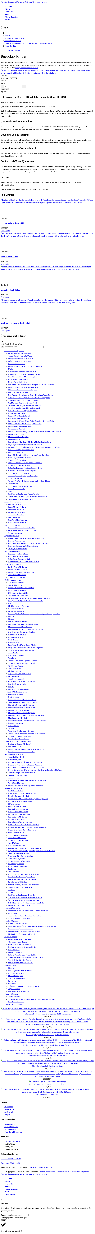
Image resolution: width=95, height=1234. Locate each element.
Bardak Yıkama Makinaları (17, 567)
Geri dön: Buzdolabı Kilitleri (10, 50)
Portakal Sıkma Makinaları (17, 882)
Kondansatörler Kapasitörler (18, 689)
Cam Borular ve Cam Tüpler (18, 595)
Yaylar (10, 491)
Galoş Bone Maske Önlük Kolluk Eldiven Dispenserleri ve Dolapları (32, 926)
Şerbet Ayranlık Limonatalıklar (19, 905)
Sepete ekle (4, 89)
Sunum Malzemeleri (15, 533)
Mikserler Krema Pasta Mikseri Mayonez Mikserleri (26, 715)
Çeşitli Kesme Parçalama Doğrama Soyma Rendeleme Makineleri (31, 851)
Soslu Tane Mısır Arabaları (17, 520)
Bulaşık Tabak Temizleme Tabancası (21, 572)
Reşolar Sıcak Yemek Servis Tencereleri (22, 830)
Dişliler (10, 369)
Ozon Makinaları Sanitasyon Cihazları (21, 632)
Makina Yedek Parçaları (16, 434)
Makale (7, 20)
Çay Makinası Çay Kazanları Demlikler (21, 895)
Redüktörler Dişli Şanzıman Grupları (21, 450)
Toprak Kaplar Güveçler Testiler (19, 960)
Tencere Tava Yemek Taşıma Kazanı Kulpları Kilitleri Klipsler (29, 481)
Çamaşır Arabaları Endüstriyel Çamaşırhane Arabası (26, 749)
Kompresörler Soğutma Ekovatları (20, 426)
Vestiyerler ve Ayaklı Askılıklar (19, 991)
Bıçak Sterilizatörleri (15, 791)
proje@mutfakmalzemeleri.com (26, 68)
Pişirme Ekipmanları (11, 536)
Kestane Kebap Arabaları (17, 504)
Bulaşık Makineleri (11, 1127)
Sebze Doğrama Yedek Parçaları (19, 457)
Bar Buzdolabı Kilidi (9, 256)
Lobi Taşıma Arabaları (16, 973)
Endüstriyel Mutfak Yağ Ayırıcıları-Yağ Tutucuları (25, 762)
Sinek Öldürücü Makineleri (17, 775)
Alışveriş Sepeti (10, 1194)
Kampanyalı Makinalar (16, 611)
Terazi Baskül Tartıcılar (16, 783)
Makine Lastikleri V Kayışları (18, 437)
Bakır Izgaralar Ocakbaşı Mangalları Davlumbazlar (26, 538)
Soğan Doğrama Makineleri (18, 840)
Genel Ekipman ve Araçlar (13, 754)
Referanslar (8, 12)
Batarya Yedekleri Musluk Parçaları (20, 359)
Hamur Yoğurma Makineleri (18, 812)
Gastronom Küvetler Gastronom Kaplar (22, 700)
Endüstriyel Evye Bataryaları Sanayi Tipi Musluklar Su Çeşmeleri (31, 385)
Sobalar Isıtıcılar (14, 778)
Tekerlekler (12, 658)
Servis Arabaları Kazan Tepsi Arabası (21, 650)
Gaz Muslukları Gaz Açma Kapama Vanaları (23, 403)
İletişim (7, 14)
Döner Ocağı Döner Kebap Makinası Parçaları (24, 374)
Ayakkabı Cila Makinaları (17, 757)
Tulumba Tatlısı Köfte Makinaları (19, 736)
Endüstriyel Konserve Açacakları (20, 801)
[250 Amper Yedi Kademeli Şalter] (47, 1092)
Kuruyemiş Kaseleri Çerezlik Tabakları (21, 528)
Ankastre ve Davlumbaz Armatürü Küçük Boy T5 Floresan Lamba (47, 1014)
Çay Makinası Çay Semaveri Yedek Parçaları (23, 494)
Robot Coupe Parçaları (16, 452)
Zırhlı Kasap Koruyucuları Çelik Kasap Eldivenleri (25, 848)
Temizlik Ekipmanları (11, 994)
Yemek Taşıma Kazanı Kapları (18, 739)
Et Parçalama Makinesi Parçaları (19, 392)
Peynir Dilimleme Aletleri (17, 819)
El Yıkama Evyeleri (14, 760)
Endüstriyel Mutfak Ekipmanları (15, 692)
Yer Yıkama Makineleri (16, 1002)
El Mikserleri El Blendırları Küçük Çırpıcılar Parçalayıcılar (28, 799)
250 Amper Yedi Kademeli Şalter (47, 1094)
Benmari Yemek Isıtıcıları (17, 541)
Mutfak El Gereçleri (15, 952)
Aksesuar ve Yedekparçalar (14, 351)
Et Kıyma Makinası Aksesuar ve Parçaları (22, 390)
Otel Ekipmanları (10, 965)
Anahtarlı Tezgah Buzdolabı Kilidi (15, 323)
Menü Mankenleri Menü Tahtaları (20, 627)
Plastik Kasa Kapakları (16, 637)
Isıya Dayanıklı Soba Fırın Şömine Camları (22, 411)
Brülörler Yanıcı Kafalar (16, 364)
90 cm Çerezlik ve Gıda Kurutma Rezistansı (47, 1066)
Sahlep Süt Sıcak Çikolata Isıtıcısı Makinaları (23, 885)
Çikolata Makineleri (15, 671)
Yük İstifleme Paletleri (16, 666)
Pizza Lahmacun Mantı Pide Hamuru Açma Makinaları (27, 827)
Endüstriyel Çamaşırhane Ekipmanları (17, 741)
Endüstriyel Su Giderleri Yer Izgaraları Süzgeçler (25, 765)
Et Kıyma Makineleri (15, 694)
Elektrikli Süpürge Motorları (18, 379)
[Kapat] (1, 1199)
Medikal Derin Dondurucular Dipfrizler (22, 934)
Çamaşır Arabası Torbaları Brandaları (21, 752)
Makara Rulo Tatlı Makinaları (18, 710)
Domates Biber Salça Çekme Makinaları (22, 793)
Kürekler (11, 619)
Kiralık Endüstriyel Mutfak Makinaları (21, 705)
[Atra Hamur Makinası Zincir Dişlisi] (47, 1074)
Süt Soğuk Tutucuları (15, 892)
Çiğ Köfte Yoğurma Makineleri (19, 853)
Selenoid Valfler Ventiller (17, 460)
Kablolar (11, 687)
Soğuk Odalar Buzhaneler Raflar (19, 559)
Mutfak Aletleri (10, 1129)
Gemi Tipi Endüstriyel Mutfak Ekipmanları (23, 702)
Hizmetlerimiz (9, 1109)
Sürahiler (11, 890)
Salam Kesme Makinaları (17, 833)
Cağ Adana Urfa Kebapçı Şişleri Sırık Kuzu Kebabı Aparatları (29, 598)
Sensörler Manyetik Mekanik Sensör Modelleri (25, 463)
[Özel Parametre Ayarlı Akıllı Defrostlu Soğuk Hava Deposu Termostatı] (47, 1042)
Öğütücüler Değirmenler (17, 858)
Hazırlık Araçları (10, 1124)
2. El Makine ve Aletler (16, 582)
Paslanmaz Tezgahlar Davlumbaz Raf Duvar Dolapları (27, 720)
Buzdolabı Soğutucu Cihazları (18, 554)
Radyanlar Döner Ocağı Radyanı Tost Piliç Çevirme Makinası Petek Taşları (34, 447)
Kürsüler (11, 968)
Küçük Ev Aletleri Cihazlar (17, 622)
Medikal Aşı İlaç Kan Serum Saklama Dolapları (24, 931)
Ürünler (7, 9)
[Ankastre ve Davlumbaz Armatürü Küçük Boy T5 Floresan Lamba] (47, 1011)
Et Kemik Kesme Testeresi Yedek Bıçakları (23, 387)
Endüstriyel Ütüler (14, 747)
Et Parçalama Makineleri (17, 806)
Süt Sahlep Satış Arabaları (17, 523)
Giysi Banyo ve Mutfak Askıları (19, 606)
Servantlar (12, 983)
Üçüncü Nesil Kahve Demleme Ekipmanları (23, 900)
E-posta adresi (6, 1215)
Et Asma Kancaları (14, 804)
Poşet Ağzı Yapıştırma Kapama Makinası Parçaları (26, 444)
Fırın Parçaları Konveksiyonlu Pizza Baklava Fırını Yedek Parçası (30, 395)
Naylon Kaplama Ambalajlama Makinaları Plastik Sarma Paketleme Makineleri (35, 770)
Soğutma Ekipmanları (12, 551)
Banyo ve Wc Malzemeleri (17, 590)
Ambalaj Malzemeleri (15, 585)
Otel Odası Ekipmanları (16, 978)
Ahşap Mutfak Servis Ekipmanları (20, 939)
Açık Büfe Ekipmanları (12, 525)
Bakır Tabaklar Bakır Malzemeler (19, 944)
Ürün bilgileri (5, 231)
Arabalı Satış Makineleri (12, 502)
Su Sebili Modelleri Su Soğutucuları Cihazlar (23, 562)
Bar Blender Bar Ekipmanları (18, 866)
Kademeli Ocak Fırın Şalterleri (19, 416)
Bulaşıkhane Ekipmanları (13, 564)
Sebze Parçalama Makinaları (18, 835)
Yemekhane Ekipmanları (13, 1132)
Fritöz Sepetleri (13, 697)
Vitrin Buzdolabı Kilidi (10, 290)
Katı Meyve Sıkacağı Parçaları (18, 418)
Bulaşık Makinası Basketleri (18, 569)
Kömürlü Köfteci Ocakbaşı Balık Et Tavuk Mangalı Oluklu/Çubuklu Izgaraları (35, 431)
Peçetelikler (12, 913)
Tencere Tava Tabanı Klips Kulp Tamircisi (22, 661)
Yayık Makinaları (14, 843)
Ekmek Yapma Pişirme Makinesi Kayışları (22, 377)
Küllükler (11, 616)
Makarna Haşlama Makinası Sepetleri (21, 713)
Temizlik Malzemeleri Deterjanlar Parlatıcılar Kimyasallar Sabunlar (31, 999)
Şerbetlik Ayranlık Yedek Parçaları (20, 499)
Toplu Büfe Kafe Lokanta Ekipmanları (21, 731)
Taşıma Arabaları (14, 989)
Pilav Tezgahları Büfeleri (17, 635)
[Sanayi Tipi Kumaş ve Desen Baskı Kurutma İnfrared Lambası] (47, 1022)
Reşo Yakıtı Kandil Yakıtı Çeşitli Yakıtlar (22, 645)
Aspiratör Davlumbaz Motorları (19, 353)
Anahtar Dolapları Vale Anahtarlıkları (21, 588)
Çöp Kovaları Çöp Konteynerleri (19, 674)
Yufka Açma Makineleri (16, 845)
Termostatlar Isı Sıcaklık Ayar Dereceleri (22, 486)
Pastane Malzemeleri (15, 723)
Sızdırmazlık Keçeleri (15, 478)
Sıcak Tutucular (13, 726)
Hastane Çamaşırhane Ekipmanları (20, 929)
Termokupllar (13, 484)
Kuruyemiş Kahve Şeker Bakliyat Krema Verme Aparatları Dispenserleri (34, 614)
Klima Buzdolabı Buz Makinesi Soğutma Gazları (24, 424)
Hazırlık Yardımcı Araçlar (13, 788)
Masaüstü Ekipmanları (12, 908)
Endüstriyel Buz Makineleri (18, 556)
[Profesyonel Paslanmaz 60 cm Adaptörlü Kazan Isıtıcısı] (47, 1053)
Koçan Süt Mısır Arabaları (17, 507)
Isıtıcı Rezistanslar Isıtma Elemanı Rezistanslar (24, 408)
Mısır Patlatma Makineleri (17, 718)
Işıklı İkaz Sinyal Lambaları (17, 684)
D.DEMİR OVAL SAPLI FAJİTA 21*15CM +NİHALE (47, 1084)
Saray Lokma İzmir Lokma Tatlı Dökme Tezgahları (25, 648)
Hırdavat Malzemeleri (16, 609)
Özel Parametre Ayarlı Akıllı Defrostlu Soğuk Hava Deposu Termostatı (48, 1045)
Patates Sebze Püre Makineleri (19, 814)
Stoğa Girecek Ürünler (16, 655)
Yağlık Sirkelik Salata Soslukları (19, 918)
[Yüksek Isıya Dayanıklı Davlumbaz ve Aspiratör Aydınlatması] (47, 1032)
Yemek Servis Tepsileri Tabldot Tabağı (21, 663)
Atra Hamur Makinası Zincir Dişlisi (47, 1076)
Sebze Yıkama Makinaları (17, 838)
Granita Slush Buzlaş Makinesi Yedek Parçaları (24, 405)
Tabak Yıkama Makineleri (17, 575)
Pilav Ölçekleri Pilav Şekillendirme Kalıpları (23, 825)
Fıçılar (10, 603)
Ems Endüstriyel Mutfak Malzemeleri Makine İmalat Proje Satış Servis (64, 1172)
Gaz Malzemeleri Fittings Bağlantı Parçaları (23, 400)
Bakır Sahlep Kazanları (16, 864)
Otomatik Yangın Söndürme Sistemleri (21, 773)
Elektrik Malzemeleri (11, 676)
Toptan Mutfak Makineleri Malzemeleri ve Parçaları (26, 734)
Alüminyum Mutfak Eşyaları (18, 942)
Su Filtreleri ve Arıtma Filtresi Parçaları (22, 471)
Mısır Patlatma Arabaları (17, 510)
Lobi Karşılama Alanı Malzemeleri (20, 971)
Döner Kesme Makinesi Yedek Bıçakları (22, 372)
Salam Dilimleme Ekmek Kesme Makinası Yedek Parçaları (28, 455)
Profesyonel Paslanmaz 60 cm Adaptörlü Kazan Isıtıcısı (47, 1055)
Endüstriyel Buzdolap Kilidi (12, 223)
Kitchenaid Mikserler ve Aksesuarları (21, 707)
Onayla (3, 1220)
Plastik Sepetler (13, 642)
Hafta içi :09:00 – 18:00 (11, 1159)
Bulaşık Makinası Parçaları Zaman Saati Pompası (25, 366)
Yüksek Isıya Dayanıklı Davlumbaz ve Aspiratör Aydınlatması (47, 1035)
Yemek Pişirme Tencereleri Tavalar (20, 963)
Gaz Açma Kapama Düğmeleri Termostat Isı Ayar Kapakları (29, 398)
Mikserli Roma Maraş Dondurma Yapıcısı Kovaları (25, 629)
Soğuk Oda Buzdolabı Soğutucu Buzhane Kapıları (25, 468)
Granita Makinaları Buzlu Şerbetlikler (21, 877)
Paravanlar (12, 981)
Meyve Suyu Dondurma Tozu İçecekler (22, 879)
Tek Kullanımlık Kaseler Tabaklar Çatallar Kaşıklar (25, 957)
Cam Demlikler (13, 872)
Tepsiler (11, 728)
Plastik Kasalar (13, 640)
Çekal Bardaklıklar (14, 668)
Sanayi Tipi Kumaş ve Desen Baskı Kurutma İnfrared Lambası (47, 1024)
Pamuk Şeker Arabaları (16, 512)
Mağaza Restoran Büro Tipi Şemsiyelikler (23, 624)
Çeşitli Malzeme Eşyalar (13, 580)
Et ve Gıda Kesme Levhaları (18, 809)
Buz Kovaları (12, 869)
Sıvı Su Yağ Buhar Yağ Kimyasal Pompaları (22, 476)
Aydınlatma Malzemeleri (17, 679)
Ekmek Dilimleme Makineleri (18, 796)
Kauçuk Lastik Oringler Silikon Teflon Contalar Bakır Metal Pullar (31, 421)
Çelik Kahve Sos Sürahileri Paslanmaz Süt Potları (25, 898)
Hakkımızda (8, 1107)
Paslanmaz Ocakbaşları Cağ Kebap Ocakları (23, 546)
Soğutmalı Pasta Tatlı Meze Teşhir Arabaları (23, 986)
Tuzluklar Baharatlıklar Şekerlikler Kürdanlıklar (25, 916)
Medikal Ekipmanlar (11, 921)
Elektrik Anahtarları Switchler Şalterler (22, 681)
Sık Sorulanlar (9, 1112)
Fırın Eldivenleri (13, 950)
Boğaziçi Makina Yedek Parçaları (19, 361)
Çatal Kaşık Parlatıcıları (16, 577)
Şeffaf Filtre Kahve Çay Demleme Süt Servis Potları (26, 903)
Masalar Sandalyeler (15, 976)
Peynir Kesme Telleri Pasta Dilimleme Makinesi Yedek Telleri (29, 442)
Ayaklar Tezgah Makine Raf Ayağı (20, 356)
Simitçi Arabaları (14, 517)
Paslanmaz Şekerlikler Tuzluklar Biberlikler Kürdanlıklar (28, 911)
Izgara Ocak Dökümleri (16, 413)
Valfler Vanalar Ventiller (16, 489)
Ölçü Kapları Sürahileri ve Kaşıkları (20, 856)
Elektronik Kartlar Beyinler (17, 382)
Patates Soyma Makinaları (17, 817)
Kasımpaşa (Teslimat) (12, 1141)
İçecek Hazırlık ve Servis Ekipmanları (17, 861)
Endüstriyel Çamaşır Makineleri (19, 744)
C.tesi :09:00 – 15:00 (10, 1163)
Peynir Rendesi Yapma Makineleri (20, 822)
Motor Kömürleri (14, 439)
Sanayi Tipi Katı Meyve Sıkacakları (20, 887)
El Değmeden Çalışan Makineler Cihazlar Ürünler (25, 601)
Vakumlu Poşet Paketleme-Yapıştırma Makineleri (25, 786)
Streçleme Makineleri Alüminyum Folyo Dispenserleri (27, 780)
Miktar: (3, 83)
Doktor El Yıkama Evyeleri (17, 924)
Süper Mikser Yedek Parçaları (18, 473)
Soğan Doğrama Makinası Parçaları (20, 465)
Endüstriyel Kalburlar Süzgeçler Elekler (22, 947)
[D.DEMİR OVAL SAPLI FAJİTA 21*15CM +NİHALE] (47, 1082)
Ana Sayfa (8, 6)
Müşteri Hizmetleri (11, 17)
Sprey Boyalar (13, 653)
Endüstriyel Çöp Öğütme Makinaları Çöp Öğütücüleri (27, 767)
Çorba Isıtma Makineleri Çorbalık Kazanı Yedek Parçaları (28, 497)
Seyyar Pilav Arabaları (16, 515)
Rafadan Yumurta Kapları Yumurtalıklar (22, 955)
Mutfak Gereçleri (10, 937)
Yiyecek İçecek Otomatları (13, 1004)
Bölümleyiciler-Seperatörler (18, 593)
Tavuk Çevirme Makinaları (17, 549)
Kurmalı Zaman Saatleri (16, 429)
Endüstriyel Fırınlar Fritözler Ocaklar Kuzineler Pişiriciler (28, 543)
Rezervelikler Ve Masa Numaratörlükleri (22, 530)
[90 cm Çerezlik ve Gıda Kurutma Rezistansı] (47, 1063)
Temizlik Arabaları (14, 996)
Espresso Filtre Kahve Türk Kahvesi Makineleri (25, 874)
